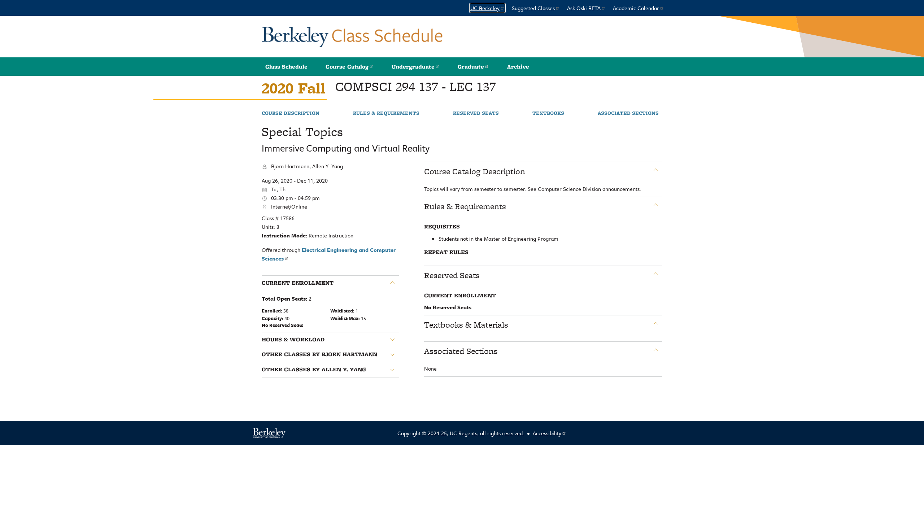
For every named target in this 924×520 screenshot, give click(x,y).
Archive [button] (518, 66)
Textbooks (548, 113)
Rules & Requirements (386, 113)
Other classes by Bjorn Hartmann (319, 354)
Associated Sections (628, 113)
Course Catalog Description (474, 171)
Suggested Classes (533, 8)
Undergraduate (413, 66)
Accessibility (547, 433)
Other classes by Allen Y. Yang (314, 369)
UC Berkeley (485, 8)
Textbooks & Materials (466, 325)
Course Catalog (347, 66)
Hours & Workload (293, 339)
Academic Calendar (636, 8)
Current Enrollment (298, 283)
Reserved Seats (476, 113)
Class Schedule (286, 66)
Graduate (471, 66)
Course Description (290, 113)
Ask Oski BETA (584, 8)
